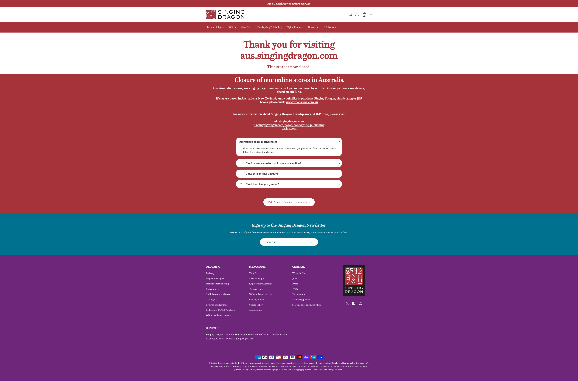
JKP (359, 98)
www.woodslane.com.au (302, 102)
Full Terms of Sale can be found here (289, 201)
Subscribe (270, 241)
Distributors (212, 288)
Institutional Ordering (217, 283)
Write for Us (298, 273)
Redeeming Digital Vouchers (220, 309)
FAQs (295, 288)
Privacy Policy (256, 299)
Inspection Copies (215, 278)
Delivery (210, 273)
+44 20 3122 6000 (215, 338)
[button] (350, 14)
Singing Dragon (324, 98)
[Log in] (357, 14)
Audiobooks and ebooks (218, 294)
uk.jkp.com (289, 128)
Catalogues (211, 299)
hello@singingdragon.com (239, 338)
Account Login (256, 278)
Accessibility (255, 309)
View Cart (254, 273)
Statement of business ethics (306, 304)
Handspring (345, 98)
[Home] (225, 14)
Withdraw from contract (218, 315)
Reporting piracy (301, 299)
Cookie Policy (256, 304)
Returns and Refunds (217, 304)
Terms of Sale (256, 288)
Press (295, 283)
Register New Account (260, 283)
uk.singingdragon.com (289, 121)
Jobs (294, 278)
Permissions (298, 294)
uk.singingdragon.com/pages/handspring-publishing (289, 125)
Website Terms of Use (260, 294)
